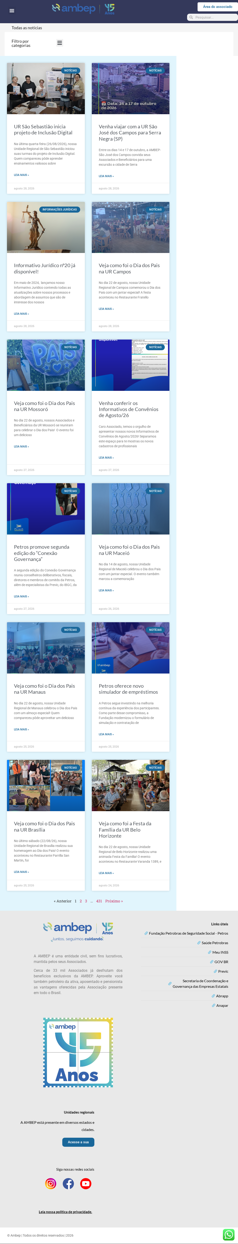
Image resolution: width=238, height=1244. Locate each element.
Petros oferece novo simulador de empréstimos (128, 689)
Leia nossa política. (65, 1212)
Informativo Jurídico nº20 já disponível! (44, 268)
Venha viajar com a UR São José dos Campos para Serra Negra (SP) (130, 132)
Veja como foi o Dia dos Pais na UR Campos (129, 268)
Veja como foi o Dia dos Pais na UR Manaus (44, 689)
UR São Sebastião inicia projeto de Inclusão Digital (43, 129)
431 (99, 900)
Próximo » (114, 900)
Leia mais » (21, 175)
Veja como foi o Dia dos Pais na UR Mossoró (44, 406)
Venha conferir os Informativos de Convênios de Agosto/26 (129, 409)
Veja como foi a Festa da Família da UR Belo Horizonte (125, 829)
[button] (12, 10)
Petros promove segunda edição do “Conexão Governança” (41, 553)
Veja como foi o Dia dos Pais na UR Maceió (129, 550)
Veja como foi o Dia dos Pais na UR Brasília (44, 826)
